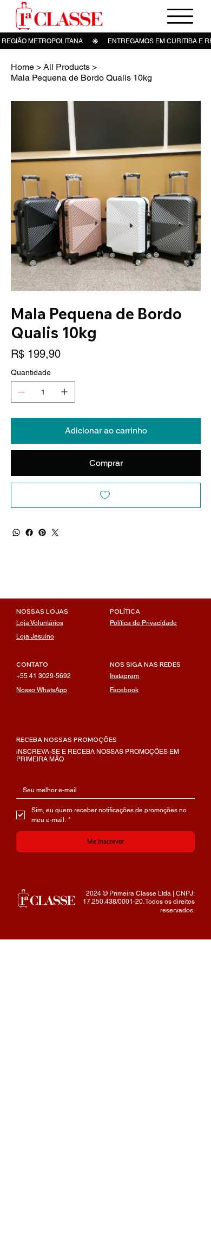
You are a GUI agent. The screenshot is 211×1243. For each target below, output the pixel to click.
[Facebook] (29, 532)
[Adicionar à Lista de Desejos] (106, 495)
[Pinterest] (42, 532)
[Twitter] (55, 532)
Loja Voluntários (39, 623)
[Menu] (180, 16)
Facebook (124, 690)
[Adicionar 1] (64, 392)
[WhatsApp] (16, 532)
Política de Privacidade (143, 623)
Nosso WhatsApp (41, 690)
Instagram (124, 676)
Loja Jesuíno (35, 636)
